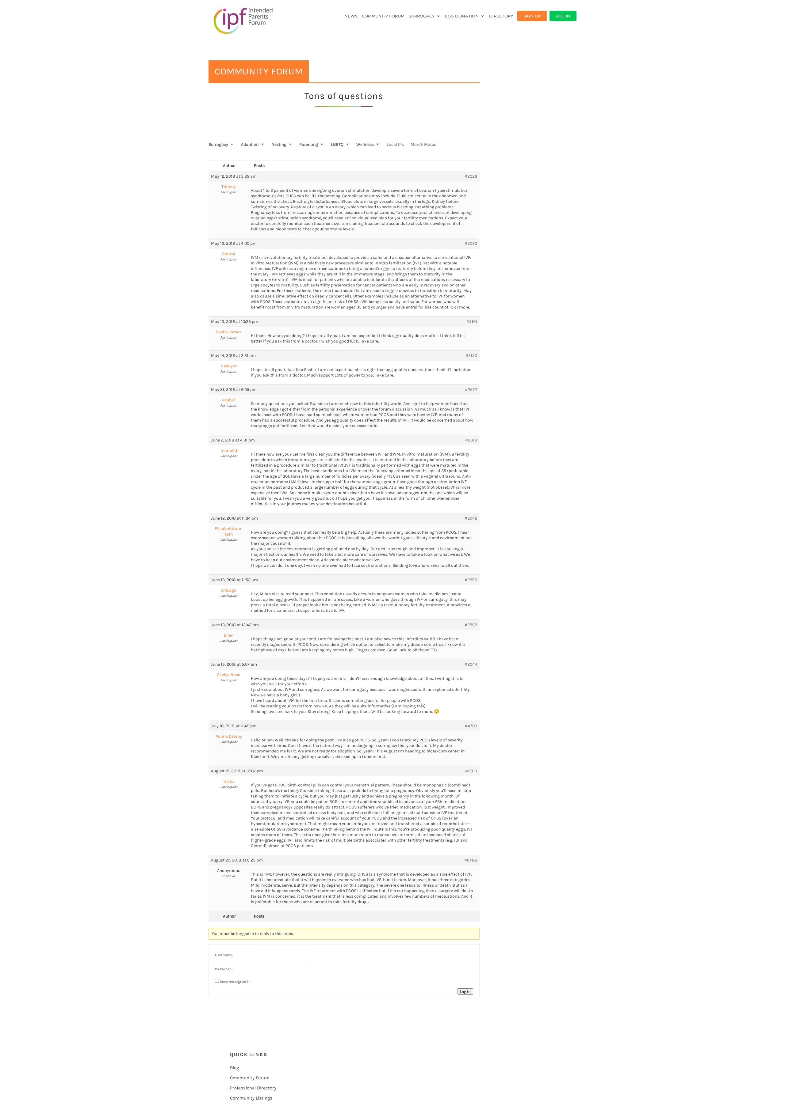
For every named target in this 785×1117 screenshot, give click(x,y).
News (351, 16)
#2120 (471, 355)
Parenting (308, 144)
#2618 (471, 440)
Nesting (278, 144)
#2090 (471, 243)
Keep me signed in (235, 981)
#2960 (471, 579)
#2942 (471, 518)
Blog (234, 1067)
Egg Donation (462, 16)
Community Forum (383, 16)
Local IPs (395, 144)
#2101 (471, 321)
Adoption (249, 144)
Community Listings (251, 1098)
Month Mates (423, 144)
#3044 (471, 664)
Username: (224, 955)
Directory (501, 16)
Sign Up (532, 15)
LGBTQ (337, 144)
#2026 (471, 176)
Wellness (365, 144)
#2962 (471, 624)
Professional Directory (253, 1088)
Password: (223, 969)
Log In (563, 15)
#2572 (471, 389)
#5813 (471, 771)
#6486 (470, 860)
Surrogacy (422, 16)
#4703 (471, 726)
